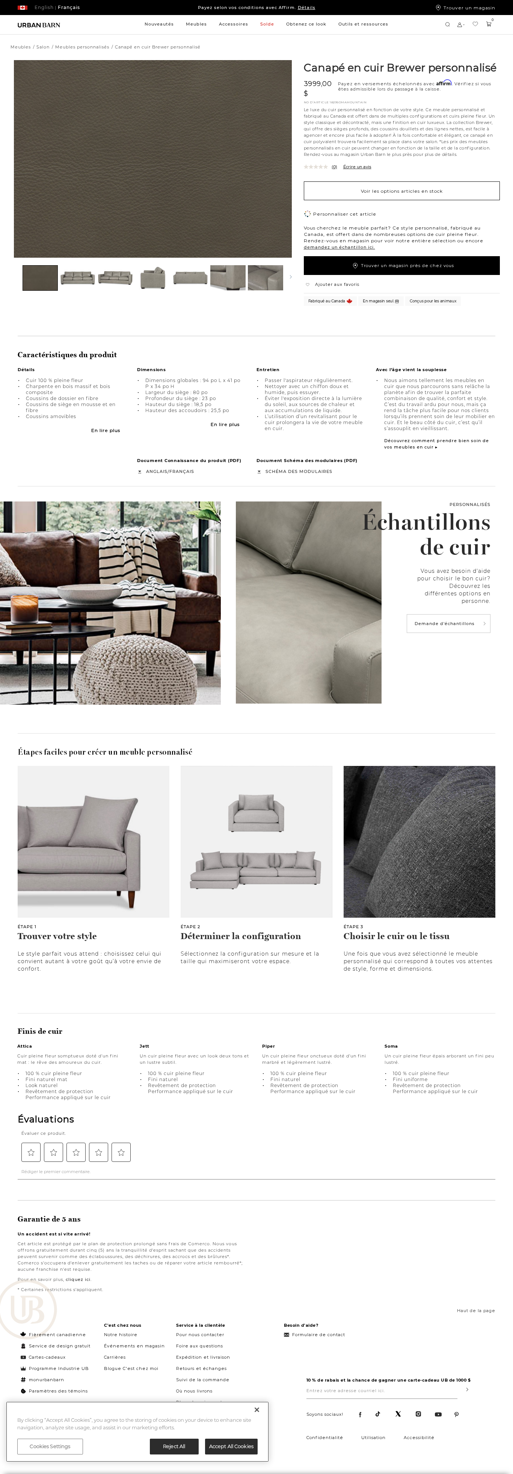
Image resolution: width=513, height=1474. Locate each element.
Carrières (115, 1357)
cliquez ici (78, 1279)
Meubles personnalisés (82, 47)
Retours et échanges (201, 1368)
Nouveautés (159, 24)
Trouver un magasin (469, 8)
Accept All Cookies (231, 1446)
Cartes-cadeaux (47, 1357)
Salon (43, 47)
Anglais (156, 471)
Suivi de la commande (202, 1379)
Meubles (196, 24)
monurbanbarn (46, 1379)
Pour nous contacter (200, 1334)
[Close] (257, 1410)
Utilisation (373, 1437)
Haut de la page (476, 1310)
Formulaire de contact (318, 1334)
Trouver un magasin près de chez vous (407, 265)
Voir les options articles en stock (402, 191)
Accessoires (233, 24)
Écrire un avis (357, 166)
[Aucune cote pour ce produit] (318, 166)
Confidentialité (324, 1437)
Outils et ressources (363, 24)
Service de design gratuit (59, 1346)
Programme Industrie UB (59, 1368)
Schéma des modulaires (299, 471)
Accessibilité (419, 1437)
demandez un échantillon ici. (339, 247)
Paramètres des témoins (58, 1391)
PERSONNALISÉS (470, 504)
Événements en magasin (134, 1346)
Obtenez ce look (306, 24)
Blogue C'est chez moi (131, 1368)
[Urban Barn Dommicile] (39, 24)
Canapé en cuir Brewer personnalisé (400, 67)
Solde (267, 24)
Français (181, 471)
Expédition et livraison (203, 1357)
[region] (137, 1432)
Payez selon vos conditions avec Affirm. (256, 7)
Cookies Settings (50, 1446)
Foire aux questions (199, 1346)
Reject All (174, 1446)
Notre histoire (120, 1334)
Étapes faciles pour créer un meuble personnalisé (105, 752)
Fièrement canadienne (57, 1334)
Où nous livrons (194, 1391)
